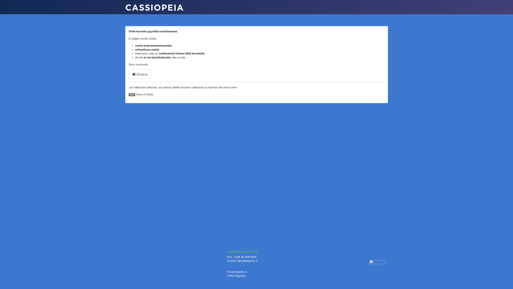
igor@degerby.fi (248, 260)
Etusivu (142, 74)
